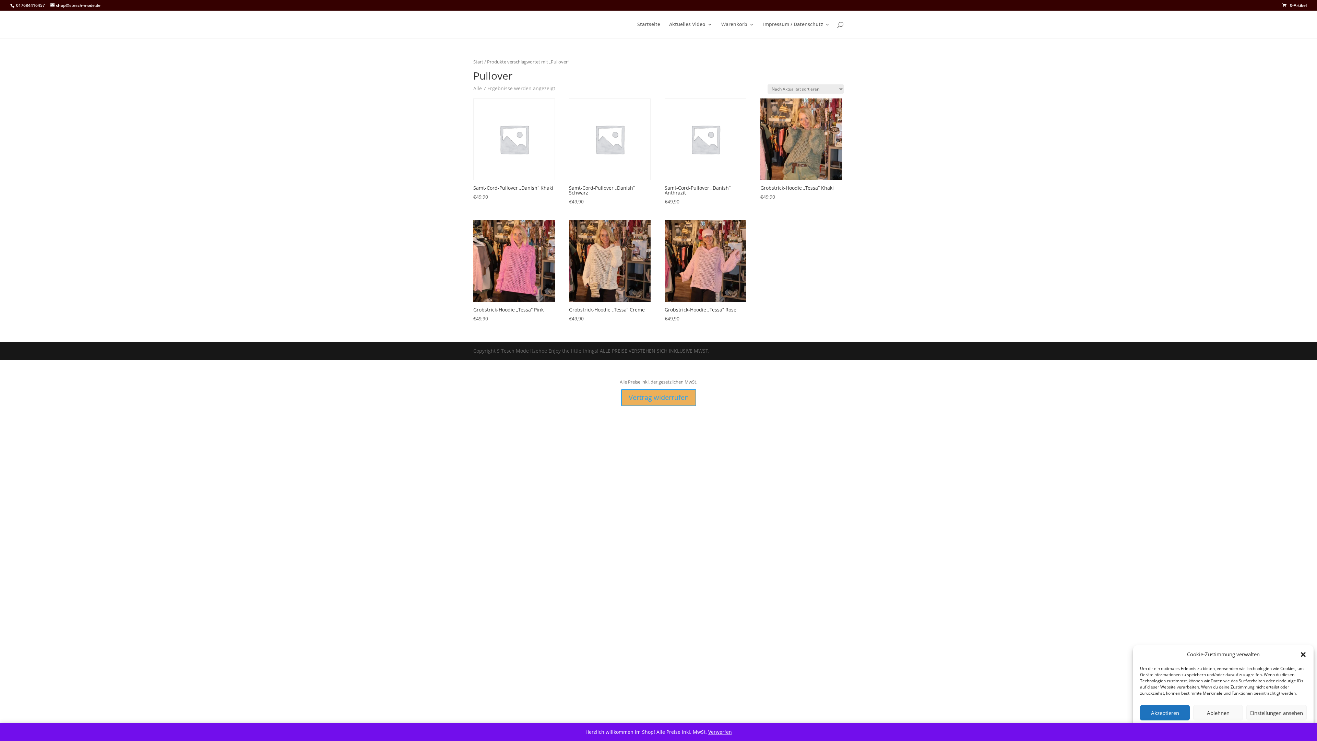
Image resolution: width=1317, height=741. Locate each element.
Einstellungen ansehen (1276, 712)
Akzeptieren (1165, 712)
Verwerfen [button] (720, 732)
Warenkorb (734, 24)
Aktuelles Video (687, 24)
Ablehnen (1218, 712)
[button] (1303, 654)
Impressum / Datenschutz (793, 24)
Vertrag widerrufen (659, 397)
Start (478, 62)
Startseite (648, 24)
